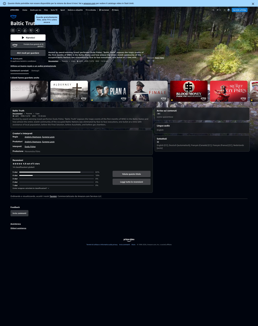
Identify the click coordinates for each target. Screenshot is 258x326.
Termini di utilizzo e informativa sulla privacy (102, 244)
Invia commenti (124, 244)
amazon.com (89, 3)
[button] (28, 37)
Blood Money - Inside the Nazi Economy (189, 91)
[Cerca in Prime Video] (213, 10)
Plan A (109, 91)
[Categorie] (225, 10)
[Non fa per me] (31, 30)
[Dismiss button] (253, 4)
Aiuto (133, 244)
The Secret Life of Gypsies (229, 91)
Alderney (69, 91)
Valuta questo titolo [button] (131, 174)
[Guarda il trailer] (12, 30)
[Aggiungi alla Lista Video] (19, 30)
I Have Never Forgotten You (29, 91)
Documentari (53, 61)
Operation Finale (149, 91)
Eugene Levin (48, 137)
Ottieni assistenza (18, 228)
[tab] (19, 70)
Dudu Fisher (159, 58)
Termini (53, 196)
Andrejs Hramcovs (33, 137)
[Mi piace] (25, 30)
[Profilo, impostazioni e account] (229, 10)
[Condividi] (37, 30)
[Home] (14, 10)
